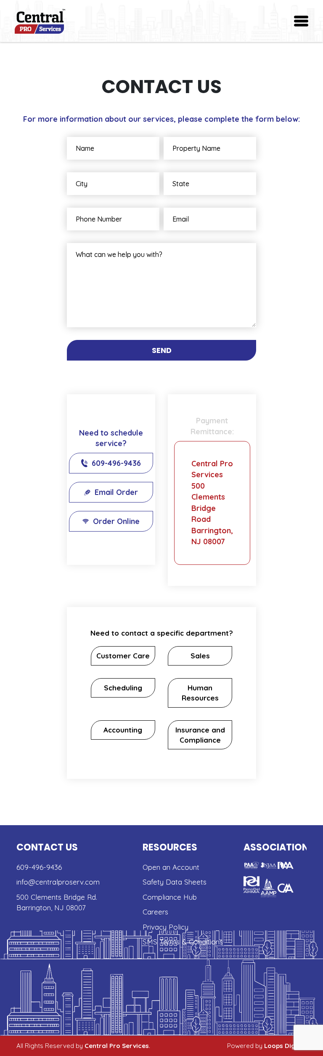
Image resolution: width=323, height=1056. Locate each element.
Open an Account (171, 867)
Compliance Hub (170, 897)
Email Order (116, 492)
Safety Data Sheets (175, 881)
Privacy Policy (165, 926)
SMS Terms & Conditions (183, 941)
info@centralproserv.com (58, 881)
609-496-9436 (116, 463)
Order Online (116, 521)
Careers (155, 911)
